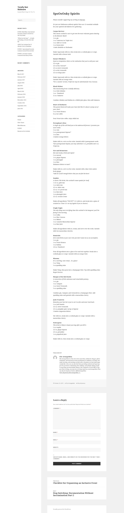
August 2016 (21, 83)
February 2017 (22, 77)
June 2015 (20, 108)
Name (55, 432)
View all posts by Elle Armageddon (69, 372)
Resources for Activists (24, 131)
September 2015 (22, 105)
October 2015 (21, 103)
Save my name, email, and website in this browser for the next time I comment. (76, 458)
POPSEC (20, 128)
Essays (19, 119)
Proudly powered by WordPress (62, 509)
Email (55, 440)
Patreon (82, 20)
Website (55, 447)
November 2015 (22, 100)
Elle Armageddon (70, 383)
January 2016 (21, 97)
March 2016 (21, 91)
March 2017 (21, 74)
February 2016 (22, 94)
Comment (57, 408)
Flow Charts (21, 122)
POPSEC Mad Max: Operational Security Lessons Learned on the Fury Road (26, 33)
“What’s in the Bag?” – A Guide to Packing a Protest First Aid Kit (26, 39)
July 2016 (20, 85)
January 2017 (21, 80)
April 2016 (20, 88)
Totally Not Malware (23, 8)
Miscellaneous (21, 125)
